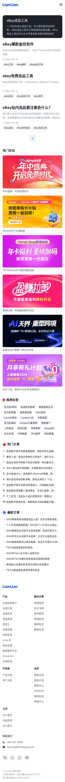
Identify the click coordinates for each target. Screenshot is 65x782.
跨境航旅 (39, 618)
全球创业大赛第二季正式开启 (18, 349)
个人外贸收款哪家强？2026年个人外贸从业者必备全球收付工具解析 (33, 524)
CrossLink (8, 656)
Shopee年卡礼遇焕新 (14, 230)
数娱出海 (39, 629)
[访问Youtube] (27, 757)
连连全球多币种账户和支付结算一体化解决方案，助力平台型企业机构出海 (29, 462)
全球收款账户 (10, 602)
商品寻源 (7, 645)
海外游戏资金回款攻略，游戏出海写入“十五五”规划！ (29, 479)
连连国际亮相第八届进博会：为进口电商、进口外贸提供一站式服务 (29, 490)
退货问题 (22, 428)
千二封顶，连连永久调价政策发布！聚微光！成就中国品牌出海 (29, 496)
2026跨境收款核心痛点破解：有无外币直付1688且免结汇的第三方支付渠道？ (33, 541)
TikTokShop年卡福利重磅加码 (18, 270)
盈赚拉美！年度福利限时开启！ (19, 310)
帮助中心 (39, 701)
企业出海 (9, 433)
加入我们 (7, 725)
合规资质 (7, 720)
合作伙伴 (39, 690)
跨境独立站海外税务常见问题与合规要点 (27, 564)
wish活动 (40, 412)
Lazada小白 (27, 417)
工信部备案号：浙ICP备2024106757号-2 (21, 774)
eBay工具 (8, 64)
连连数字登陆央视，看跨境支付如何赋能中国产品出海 (29, 501)
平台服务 (35, 433)
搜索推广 (46, 422)
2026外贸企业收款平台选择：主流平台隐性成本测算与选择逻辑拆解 (33, 536)
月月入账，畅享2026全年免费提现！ (22, 389)
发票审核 (35, 428)
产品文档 (7, 674)
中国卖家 (42, 417)
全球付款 (7, 608)
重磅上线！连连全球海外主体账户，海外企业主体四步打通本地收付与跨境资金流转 (29, 456)
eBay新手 (38, 96)
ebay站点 (49, 428)
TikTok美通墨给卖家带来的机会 (23, 570)
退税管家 (7, 634)
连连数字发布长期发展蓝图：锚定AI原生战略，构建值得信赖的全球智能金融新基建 (29, 451)
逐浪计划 (39, 680)
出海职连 (7, 661)
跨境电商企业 (46, 407)
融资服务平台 (10, 650)
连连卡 (6, 624)
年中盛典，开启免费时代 (16, 191)
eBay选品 (8, 96)
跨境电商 (39, 602)
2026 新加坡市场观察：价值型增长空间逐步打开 (29, 468)
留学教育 (39, 613)
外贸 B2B (39, 608)
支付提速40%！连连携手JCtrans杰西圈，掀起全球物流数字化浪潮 (29, 473)
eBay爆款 (21, 64)
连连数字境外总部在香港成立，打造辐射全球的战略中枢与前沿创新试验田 (29, 484)
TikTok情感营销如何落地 (19, 547)
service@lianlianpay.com (20, 746)
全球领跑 (7, 629)
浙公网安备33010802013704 (16, 777)
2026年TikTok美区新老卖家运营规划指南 (28, 558)
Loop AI (7, 640)
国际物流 (39, 624)
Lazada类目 (10, 417)
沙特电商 (22, 433)
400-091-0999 (15, 742)
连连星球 (7, 618)
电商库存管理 (27, 407)
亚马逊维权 (10, 422)
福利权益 (39, 696)
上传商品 (9, 428)
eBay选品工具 (36, 64)
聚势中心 (39, 685)
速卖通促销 (26, 412)
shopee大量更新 (28, 422)
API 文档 (7, 680)
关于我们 (7, 715)
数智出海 (39, 674)
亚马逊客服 (10, 412)
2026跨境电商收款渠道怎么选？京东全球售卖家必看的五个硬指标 (33, 519)
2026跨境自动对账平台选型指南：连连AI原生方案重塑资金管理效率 (33, 530)
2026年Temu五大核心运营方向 (22, 553)
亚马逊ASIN (10, 407)
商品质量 (49, 433)
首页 (10, 4)
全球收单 (7, 613)
